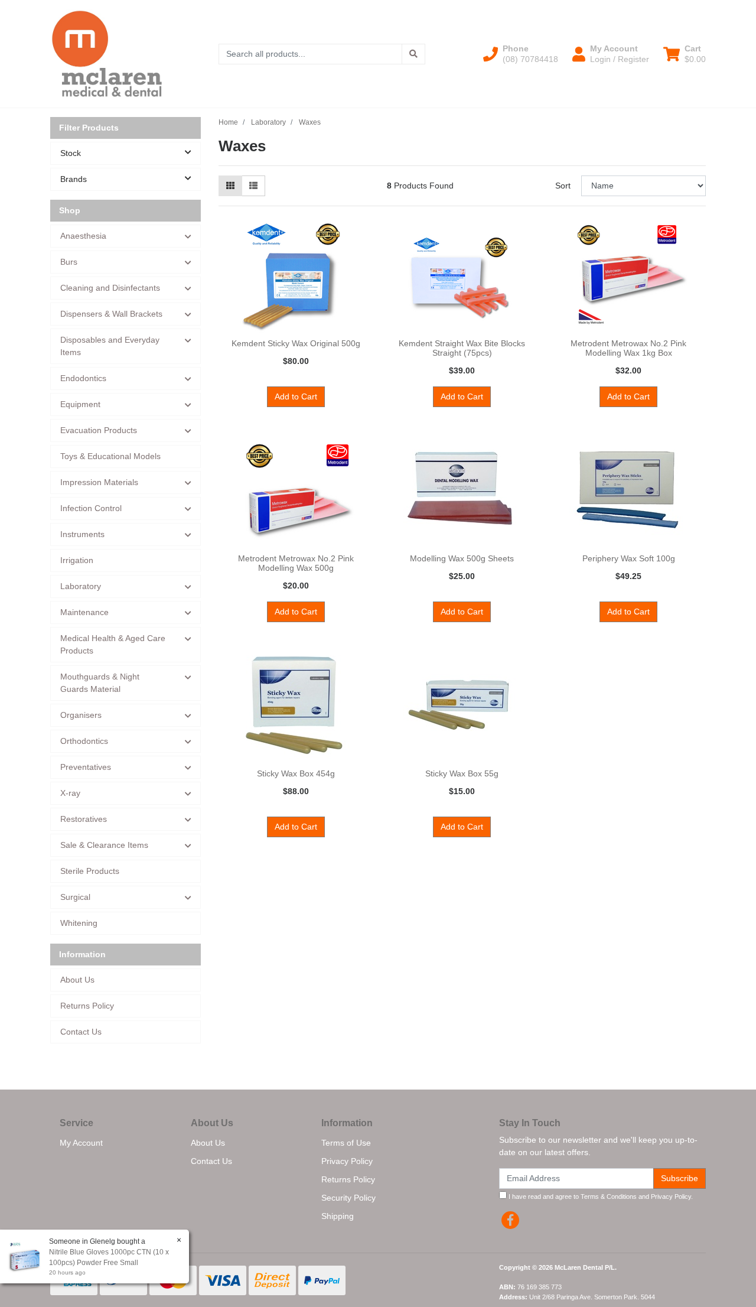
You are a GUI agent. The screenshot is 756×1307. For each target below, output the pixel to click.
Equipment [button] (80, 404)
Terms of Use (346, 1142)
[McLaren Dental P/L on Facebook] (510, 1220)
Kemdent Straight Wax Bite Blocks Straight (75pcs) (462, 348)
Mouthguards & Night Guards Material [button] (99, 683)
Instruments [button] (82, 534)
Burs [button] (68, 261)
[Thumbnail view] (230, 185)
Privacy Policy (347, 1161)
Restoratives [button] (83, 819)
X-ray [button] (70, 793)
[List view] (253, 185)
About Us (77, 979)
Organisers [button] (81, 715)
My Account (81, 1142)
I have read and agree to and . (600, 1196)
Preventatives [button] (85, 767)
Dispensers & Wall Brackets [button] (111, 313)
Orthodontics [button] (84, 741)
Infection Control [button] (91, 508)
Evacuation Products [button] (98, 430)
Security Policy (348, 1197)
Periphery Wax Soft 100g (628, 558)
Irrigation (76, 560)
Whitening (78, 923)
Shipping (337, 1216)
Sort (563, 185)
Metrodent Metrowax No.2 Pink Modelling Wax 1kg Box (628, 348)
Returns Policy (87, 1005)
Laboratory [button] (80, 586)
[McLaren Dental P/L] (107, 53)
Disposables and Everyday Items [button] (109, 346)
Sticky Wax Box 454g (296, 773)
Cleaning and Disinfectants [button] (110, 287)
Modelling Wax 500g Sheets (462, 558)
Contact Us (81, 1031)
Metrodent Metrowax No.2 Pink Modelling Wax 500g (296, 563)
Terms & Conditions (609, 1196)
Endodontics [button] (83, 378)
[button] (520, 53)
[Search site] (413, 54)
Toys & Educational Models (110, 456)
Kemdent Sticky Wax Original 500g (296, 343)
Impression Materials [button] (99, 482)
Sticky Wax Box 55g (461, 773)
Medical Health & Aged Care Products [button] (112, 644)
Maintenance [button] (84, 612)
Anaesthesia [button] (83, 235)
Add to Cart (296, 396)
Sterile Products (89, 871)
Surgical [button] (75, 897)
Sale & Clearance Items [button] (104, 845)
